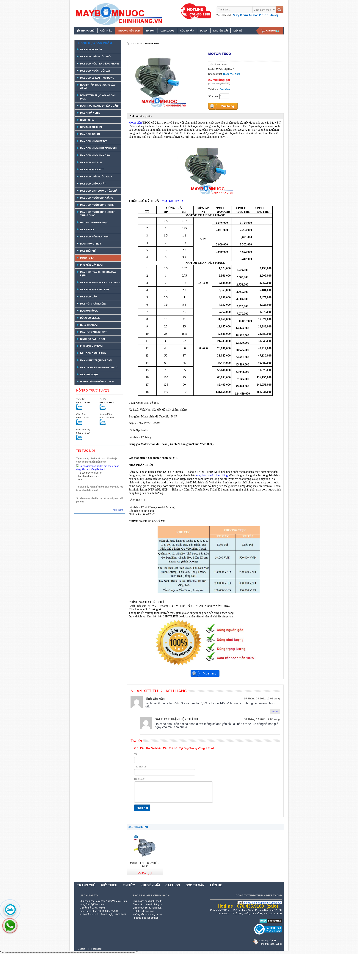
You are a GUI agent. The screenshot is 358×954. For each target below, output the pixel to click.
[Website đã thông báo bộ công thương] (268, 934)
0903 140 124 (83, 433)
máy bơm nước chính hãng (212, 475)
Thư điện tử (140, 766)
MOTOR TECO (172, 200)
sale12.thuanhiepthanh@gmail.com (263, 902)
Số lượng (213, 96)
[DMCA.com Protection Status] (271, 922)
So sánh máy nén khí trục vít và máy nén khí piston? (99, 500)
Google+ (82, 949)
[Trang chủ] (129, 43)
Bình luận (139, 779)
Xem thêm (118, 510)
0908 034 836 (83, 402)
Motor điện (135, 122)
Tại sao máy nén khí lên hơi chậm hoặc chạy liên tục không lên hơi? (96, 460)
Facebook (96, 949)
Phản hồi (142, 807)
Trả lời (275, 711)
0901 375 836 (107, 417)
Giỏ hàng (272, 30)
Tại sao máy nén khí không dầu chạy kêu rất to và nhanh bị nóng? (99, 488)
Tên (137, 754)
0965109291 (82, 417)
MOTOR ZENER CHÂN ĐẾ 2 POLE (144, 865)
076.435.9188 (107, 402)
